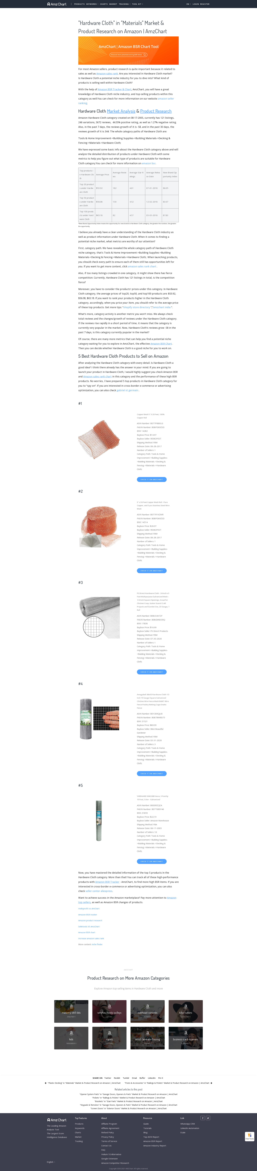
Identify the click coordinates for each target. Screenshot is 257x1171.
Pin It (160, 1078)
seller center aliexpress (99, 891)
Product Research (156, 111)
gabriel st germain (127, 390)
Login (196, 4)
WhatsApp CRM (187, 1123)
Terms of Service (109, 1141)
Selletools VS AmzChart (89, 926)
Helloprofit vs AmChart (88, 908)
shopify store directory (136, 307)
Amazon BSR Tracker (107, 881)
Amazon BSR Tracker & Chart (114, 89)
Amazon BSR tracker (87, 914)
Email (134, 1078)
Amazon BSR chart (86, 932)
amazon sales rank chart (142, 266)
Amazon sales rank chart (97, 376)
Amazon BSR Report (152, 1141)
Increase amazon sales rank (91, 938)
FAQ (103, 1150)
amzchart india (162, 307)
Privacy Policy (107, 1137)
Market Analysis (121, 111)
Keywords (79, 1128)
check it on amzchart (152, 479)
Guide (146, 1123)
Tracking (79, 1141)
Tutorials (147, 1128)
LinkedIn (152, 1078)
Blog (145, 1132)
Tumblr (126, 1078)
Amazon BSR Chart (161, 343)
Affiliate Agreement (110, 1128)
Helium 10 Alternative (111, 1154)
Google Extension (109, 1158)
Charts (104, 4)
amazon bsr (149, 163)
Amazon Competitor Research (115, 1163)
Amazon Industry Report (154, 1145)
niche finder (97, 944)
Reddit (117, 1078)
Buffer (142, 1078)
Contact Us (106, 1145)
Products (79, 4)
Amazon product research (90, 920)
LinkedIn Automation (189, 1128)
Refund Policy (107, 1132)
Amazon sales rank (107, 73)
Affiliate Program (109, 1123)
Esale (182, 1132)
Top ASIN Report (151, 1137)
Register (204, 4)
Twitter (107, 1078)
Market (113, 4)
